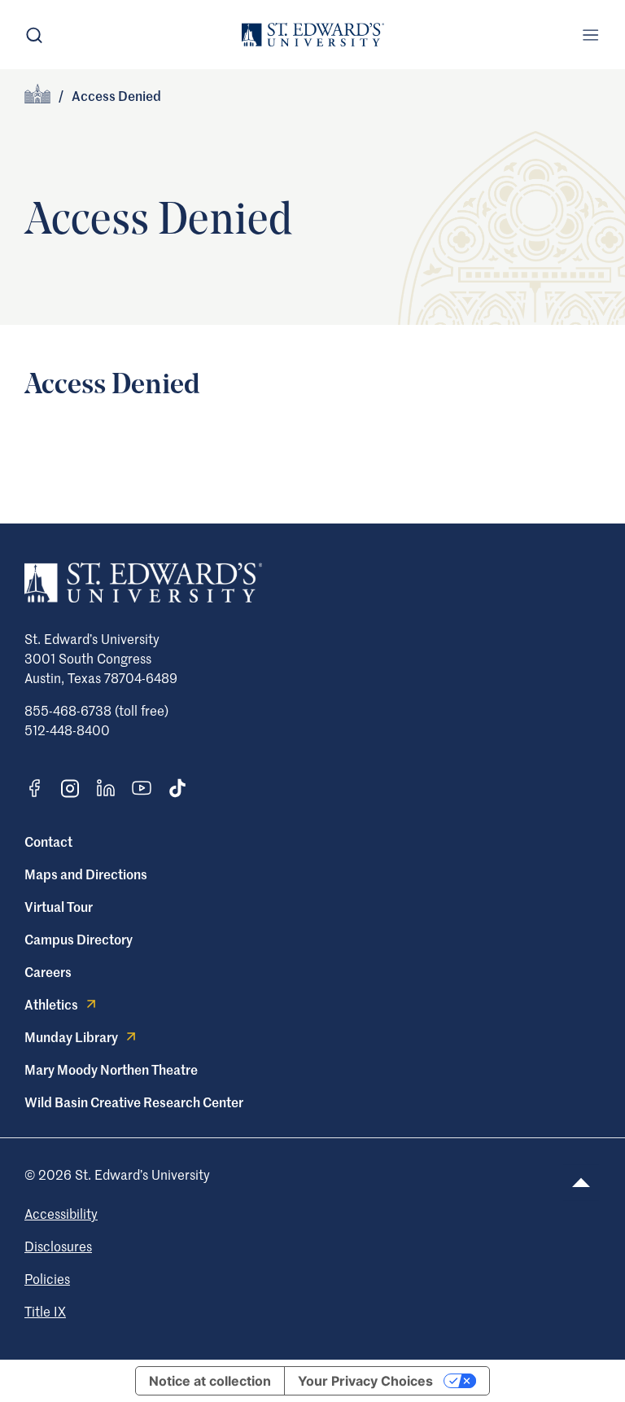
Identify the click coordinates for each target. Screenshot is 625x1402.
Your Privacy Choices (365, 1381)
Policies (47, 1278)
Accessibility (61, 1213)
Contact (48, 841)
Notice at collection (210, 1381)
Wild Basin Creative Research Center (133, 1102)
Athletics (51, 1004)
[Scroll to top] (581, 1182)
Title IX (45, 1311)
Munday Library (71, 1036)
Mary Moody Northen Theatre (111, 1069)
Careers (48, 971)
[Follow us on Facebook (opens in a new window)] (34, 788)
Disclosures (58, 1246)
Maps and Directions (85, 874)
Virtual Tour (58, 906)
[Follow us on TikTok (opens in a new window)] (177, 788)
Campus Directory (78, 939)
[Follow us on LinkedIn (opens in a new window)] (106, 788)
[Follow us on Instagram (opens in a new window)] (70, 788)
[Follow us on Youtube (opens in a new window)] (141, 788)
